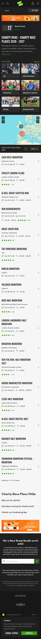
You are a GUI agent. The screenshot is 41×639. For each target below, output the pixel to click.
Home (7, 10)
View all (18, 29)
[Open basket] (32, 3)
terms (32, 585)
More (33, 615)
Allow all (29, 633)
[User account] (38, 3)
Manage (12, 633)
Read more (6, 54)
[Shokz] (20, 604)
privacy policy (22, 585)
